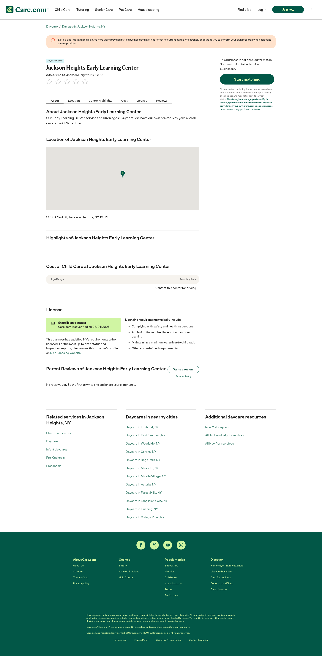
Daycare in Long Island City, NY (147, 501)
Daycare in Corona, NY (141, 451)
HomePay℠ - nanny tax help (227, 565)
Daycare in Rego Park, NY (143, 460)
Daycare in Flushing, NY (142, 509)
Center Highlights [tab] (100, 100)
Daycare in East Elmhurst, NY (145, 435)
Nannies (169, 571)
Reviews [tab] (162, 100)
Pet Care (125, 10)
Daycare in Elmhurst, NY (142, 427)
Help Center (126, 577)
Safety (123, 565)
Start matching (247, 79)
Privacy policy (81, 583)
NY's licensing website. (65, 353)
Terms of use (80, 577)
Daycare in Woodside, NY (143, 443)
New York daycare (217, 427)
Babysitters (171, 565)
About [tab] (55, 100)
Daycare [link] (52, 26)
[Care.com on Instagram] (181, 545)
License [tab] (142, 100)
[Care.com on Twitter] (154, 545)
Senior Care (104, 10)
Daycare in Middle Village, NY (146, 476)
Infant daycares (56, 449)
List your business (221, 571)
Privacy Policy (141, 640)
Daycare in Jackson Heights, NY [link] (83, 26)
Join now (288, 9)
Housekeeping (148, 10)
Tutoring (82, 10)
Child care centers (58, 433)
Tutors (168, 589)
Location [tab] (74, 100)
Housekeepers (173, 583)
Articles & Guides (129, 571)
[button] (262, 9)
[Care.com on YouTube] (167, 545)
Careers (78, 571)
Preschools (53, 466)
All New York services (219, 443)
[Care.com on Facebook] (140, 545)
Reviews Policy (183, 376)
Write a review (183, 369)
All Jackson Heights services (224, 435)
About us (78, 565)
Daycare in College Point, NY (145, 517)
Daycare (52, 441)
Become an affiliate (222, 583)
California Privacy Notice (168, 640)
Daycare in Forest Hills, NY (144, 492)
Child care (171, 577)
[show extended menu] (312, 9)
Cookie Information (199, 640)
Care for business (221, 577)
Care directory (219, 589)
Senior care (171, 595)
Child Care (62, 10)
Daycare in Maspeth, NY (142, 468)
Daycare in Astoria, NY (141, 484)
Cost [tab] (124, 100)
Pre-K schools (55, 457)
